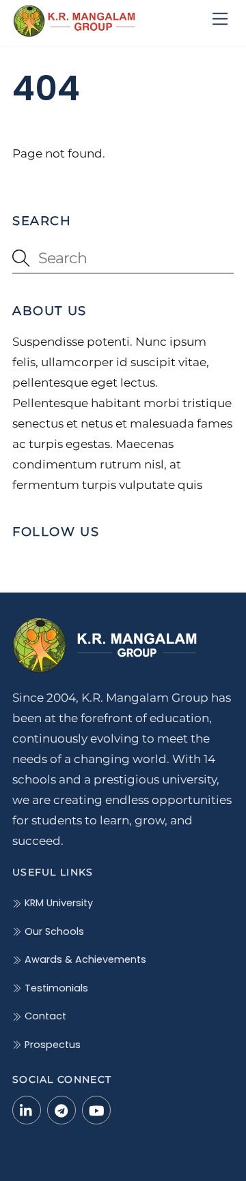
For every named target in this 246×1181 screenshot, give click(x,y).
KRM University (57, 903)
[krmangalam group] (73, 32)
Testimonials (55, 988)
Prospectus (51, 1044)
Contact (44, 1016)
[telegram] (61, 1109)
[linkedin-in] (26, 1109)
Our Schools (53, 931)
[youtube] (96, 1109)
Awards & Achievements (84, 959)
